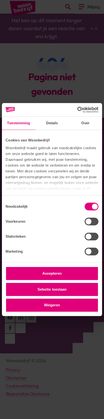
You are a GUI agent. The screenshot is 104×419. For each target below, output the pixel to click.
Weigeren (52, 305)
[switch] (91, 221)
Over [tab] (85, 123)
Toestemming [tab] (18, 123)
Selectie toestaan (52, 289)
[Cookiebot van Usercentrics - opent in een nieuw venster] (77, 110)
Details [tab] (52, 123)
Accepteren (52, 273)
